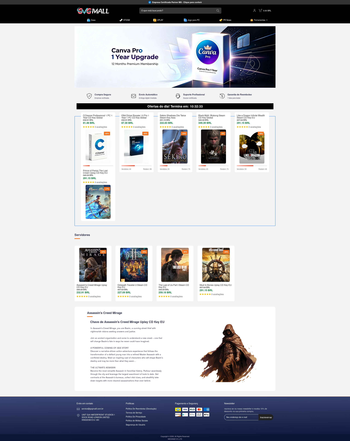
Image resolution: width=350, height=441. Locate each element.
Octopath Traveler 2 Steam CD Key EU (132, 286)
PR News (227, 20)
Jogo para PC (194, 20)
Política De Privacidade (136, 416)
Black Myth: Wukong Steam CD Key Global (211, 116)
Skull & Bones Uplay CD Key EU (216, 284)
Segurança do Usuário (135, 424)
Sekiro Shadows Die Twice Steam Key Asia (173, 116)
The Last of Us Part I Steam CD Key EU (174, 286)
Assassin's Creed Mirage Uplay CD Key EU (92, 286)
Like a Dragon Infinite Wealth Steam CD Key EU (251, 116)
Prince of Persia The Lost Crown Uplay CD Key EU (95, 171)
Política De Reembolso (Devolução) (141, 408)
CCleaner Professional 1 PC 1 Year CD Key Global (97, 116)
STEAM (126, 20)
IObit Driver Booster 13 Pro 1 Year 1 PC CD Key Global (135, 116)
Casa (93, 20)
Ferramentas (259, 20)
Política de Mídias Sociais (137, 420)
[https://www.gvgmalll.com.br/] (93, 11)
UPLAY (160, 20)
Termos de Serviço (134, 412)
